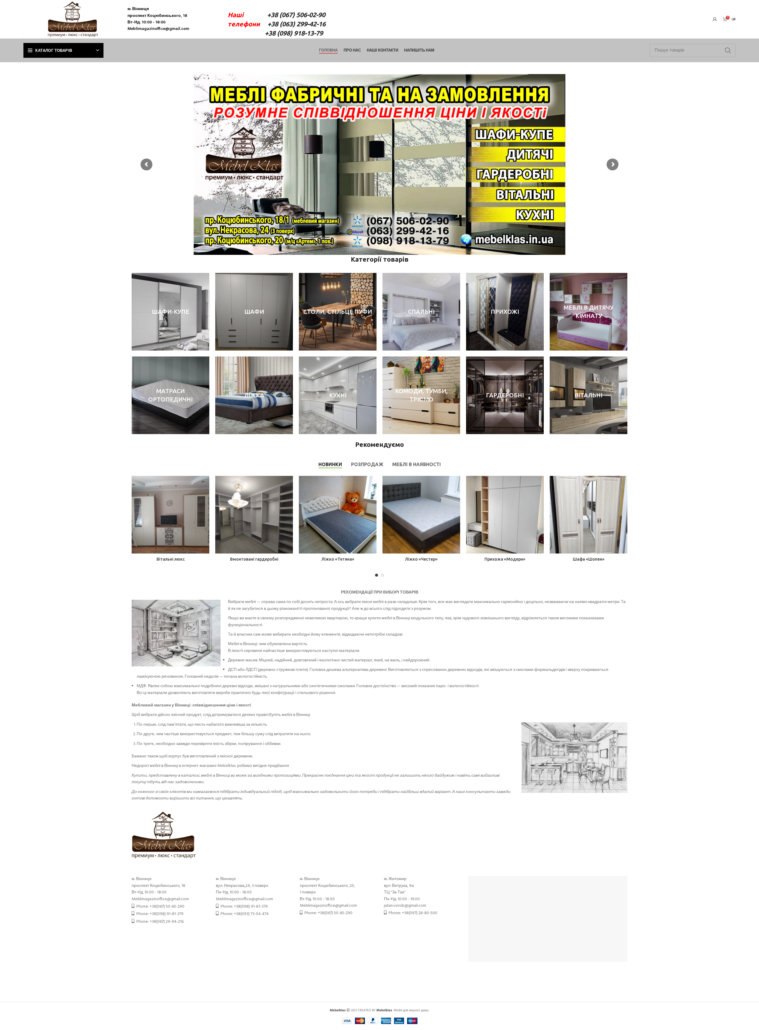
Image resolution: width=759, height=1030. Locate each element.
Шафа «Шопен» (589, 559)
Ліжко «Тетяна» (337, 559)
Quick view (204, 499)
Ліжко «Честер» (421, 559)
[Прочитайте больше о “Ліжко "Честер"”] (455, 485)
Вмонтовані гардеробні (254, 559)
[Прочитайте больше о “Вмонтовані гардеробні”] (288, 485)
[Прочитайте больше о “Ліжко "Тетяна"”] (372, 485)
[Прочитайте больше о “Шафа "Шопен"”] (623, 485)
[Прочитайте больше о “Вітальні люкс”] (204, 485)
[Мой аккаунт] (715, 19)
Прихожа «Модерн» (504, 559)
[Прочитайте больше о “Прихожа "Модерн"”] (539, 485)
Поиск (727, 50)
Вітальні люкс (171, 559)
